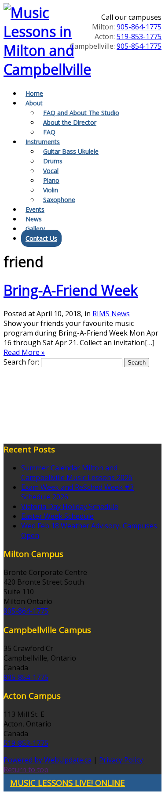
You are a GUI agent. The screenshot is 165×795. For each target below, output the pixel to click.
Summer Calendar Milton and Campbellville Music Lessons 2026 (76, 472)
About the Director (69, 122)
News (34, 219)
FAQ (49, 132)
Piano (51, 180)
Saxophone (59, 199)
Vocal (51, 170)
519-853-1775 (139, 36)
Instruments (43, 141)
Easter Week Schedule (57, 516)
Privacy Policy (121, 760)
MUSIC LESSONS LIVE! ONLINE (67, 782)
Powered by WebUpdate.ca (48, 760)
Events (35, 209)
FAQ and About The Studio (81, 112)
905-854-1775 (139, 46)
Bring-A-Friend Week (71, 290)
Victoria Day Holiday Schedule (69, 506)
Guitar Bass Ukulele (71, 151)
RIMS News (111, 313)
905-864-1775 (139, 27)
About (34, 103)
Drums (52, 161)
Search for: (21, 362)
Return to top (26, 769)
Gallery (35, 228)
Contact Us (41, 238)
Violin (50, 190)
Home (34, 93)
